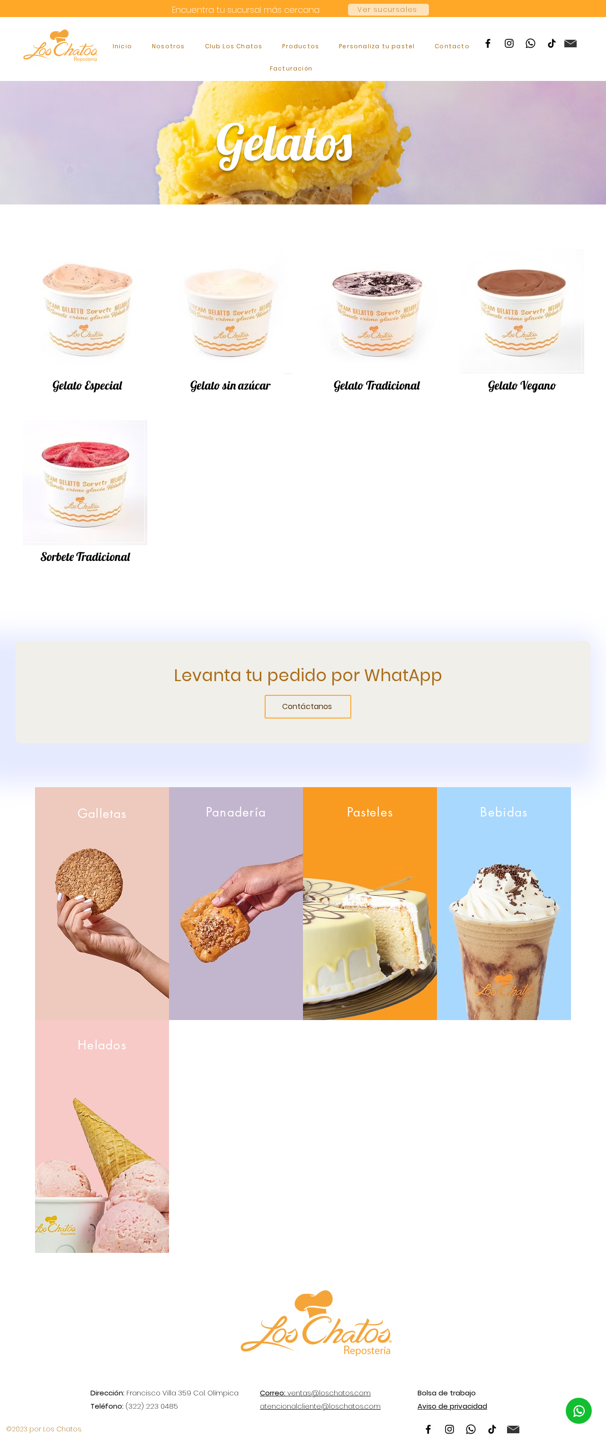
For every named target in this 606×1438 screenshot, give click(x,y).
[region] (87, 319)
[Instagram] (509, 43)
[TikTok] (552, 43)
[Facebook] (488, 43)
